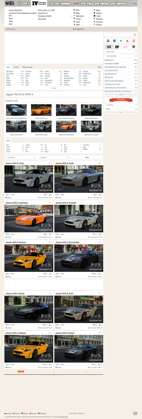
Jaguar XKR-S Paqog (64, 333)
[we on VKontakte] (108, 41)
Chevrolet (28, 71)
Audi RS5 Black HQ (111, 74)
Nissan (66, 82)
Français (17, 413)
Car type (16, 67)
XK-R (65, 149)
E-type (8, 149)
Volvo (85, 84)
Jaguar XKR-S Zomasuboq (66, 118)
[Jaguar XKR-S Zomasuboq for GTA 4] (66, 110)
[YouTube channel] (127, 41)
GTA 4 (27, 82)
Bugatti (8, 82)
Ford (27, 80)
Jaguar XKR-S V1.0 (41, 118)
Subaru (85, 78)
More (120, 112)
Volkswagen (87, 82)
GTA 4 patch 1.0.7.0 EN (46, 10)
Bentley (8, 80)
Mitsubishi (67, 80)
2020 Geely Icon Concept (112, 84)
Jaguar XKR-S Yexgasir (91, 134)
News (11, 21)
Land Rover (48, 82)
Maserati (66, 71)
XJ (45, 145)
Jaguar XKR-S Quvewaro (66, 134)
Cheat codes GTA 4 (16, 10)
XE (26, 149)
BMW (7, 78)
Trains (98, 16)
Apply (87, 157)
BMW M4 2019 (109, 60)
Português (43, 413)
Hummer (47, 73)
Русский (8, 413)
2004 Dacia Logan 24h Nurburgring (115, 87)
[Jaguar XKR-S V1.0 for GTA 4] (41, 110)
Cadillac (8, 84)
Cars (77, 10)
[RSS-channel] (134, 41)
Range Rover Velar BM (112, 63)
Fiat (27, 78)
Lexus (46, 84)
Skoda (85, 76)
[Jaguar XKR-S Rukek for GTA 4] (91, 110)
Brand (8, 67)
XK (65, 145)
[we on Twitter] (121, 41)
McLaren (66, 76)
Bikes (78, 13)
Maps (11, 18)
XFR (27, 151)
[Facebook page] (114, 41)
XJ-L (46, 147)
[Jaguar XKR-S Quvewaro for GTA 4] (66, 126)
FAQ (10, 24)
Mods (78, 21)
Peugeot (66, 84)
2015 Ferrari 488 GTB (111, 70)
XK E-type (86, 145)
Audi (7, 76)
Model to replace (28, 67)
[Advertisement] (53, 48)
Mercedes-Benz (69, 78)
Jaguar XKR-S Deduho (16, 333)
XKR (84, 147)
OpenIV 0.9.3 (42, 13)
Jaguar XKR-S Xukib (16, 134)
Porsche (85, 71)
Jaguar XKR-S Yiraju (41, 134)
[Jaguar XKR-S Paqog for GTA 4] (78, 348)
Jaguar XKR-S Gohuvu (16, 242)
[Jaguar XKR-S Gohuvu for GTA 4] (28, 258)
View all (53, 88)
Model (8, 140)
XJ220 (47, 151)
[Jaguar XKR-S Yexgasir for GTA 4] (91, 126)
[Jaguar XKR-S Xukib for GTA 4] (16, 126)
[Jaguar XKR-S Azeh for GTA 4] (78, 309)
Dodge (28, 73)
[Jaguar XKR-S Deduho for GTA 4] (28, 348)
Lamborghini (48, 80)
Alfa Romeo (9, 71)
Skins (78, 24)
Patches (99, 24)
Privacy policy (63, 417)
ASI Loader (42, 19)
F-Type (28, 145)
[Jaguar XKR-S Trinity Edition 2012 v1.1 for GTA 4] (16, 110)
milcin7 (9, 197)
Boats (98, 10)
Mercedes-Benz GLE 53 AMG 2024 (115, 67)
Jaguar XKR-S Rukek (91, 118)
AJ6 (7, 145)
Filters (99, 67)
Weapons (99, 19)
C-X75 (8, 147)
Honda (47, 71)
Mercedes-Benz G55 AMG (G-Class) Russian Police (120, 91)
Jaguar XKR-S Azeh (64, 293)
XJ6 (46, 149)
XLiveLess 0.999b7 (45, 16)
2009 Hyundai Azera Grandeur (114, 80)
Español (34, 413)
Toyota (85, 80)
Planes (78, 19)
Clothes (99, 13)
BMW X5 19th (109, 77)
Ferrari (28, 76)
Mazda (66, 73)
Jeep (46, 78)
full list (121, 94)
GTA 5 (27, 84)
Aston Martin (10, 73)
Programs (99, 21)
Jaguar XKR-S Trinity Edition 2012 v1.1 (16, 118)
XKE (65, 151)
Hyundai (47, 76)
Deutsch (25, 413)
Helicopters (80, 16)
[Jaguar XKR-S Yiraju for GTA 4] (41, 126)
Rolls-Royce (87, 73)
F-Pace (8, 151)
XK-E (65, 147)
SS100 (28, 147)
